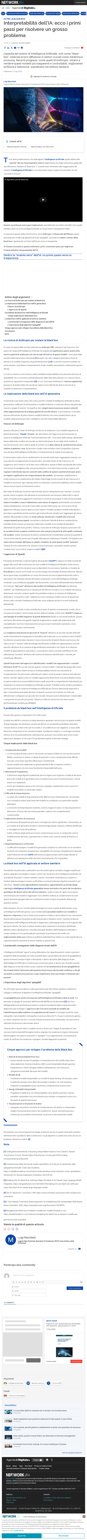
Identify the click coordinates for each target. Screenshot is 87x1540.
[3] (42, 584)
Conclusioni (10, 331)
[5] (66, 1036)
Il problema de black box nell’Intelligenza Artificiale (26, 313)
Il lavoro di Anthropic (16, 306)
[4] (44, 584)
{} (40, 1354)
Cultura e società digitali (74, 13)
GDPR (30, 889)
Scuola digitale (58, 13)
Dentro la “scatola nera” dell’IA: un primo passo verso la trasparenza (38, 256)
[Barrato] (22, 1354)
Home (6, 43)
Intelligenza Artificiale (22, 170)
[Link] (37, 1354)
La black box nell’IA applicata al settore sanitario (25, 319)
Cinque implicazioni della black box (22, 316)
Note (7, 334)
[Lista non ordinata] (28, 1354)
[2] (35, 416)
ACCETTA (22, 1535)
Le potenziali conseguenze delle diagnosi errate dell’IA (31, 322)
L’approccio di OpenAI (17, 309)
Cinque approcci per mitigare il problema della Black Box (29, 328)
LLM (50, 362)
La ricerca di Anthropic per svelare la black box (25, 300)
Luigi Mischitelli (10, 81)
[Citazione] (31, 1354)
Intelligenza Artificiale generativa (28, 923)
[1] (36, 358)
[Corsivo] (16, 1354)
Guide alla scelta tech (9, 13)
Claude (23, 469)
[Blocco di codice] (34, 1354)
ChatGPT (52, 595)
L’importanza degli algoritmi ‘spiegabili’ (24, 325)
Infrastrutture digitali (25, 13)
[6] (29, 1174)
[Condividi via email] (15, 47)
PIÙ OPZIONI (63, 1535)
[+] (43, 1354)
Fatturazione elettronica (43, 13)
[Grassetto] (13, 1354)
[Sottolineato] (19, 1354)
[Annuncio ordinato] (25, 1354)
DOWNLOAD (76, 1434)
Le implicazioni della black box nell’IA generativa (25, 303)
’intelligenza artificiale (54, 159)
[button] (6, 8)
